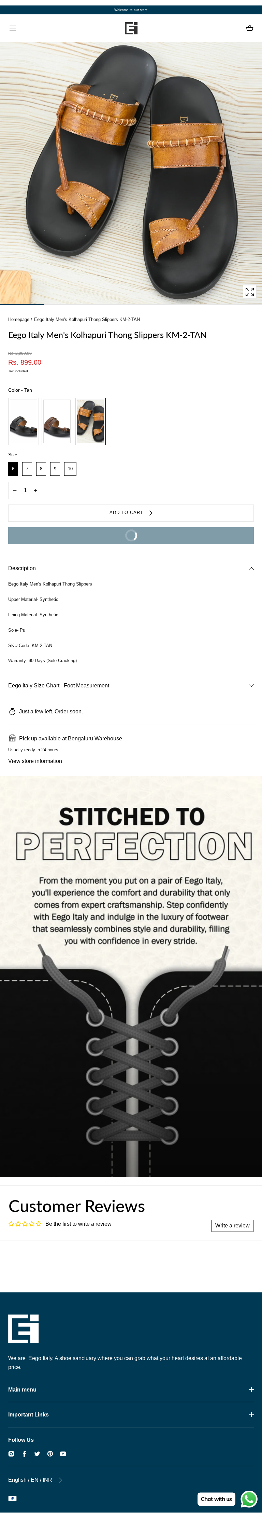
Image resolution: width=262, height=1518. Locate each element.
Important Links (28, 1415)
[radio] (23, 421)
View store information (35, 761)
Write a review (232, 1225)
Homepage (18, 319)
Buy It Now (77, 538)
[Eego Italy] (131, 28)
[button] (12, 28)
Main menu (22, 1390)
